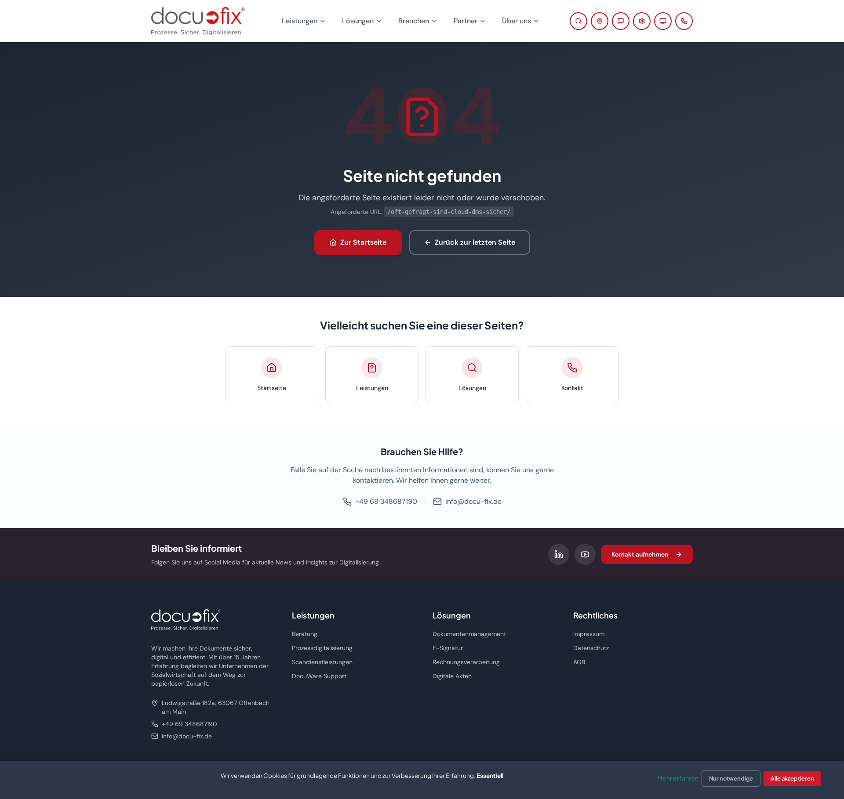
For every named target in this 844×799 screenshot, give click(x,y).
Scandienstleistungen (322, 662)
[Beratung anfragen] (620, 21)
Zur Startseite (363, 242)
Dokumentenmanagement (469, 634)
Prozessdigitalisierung (322, 648)
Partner (465, 20)
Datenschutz (591, 648)
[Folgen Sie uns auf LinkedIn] (558, 554)
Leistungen (299, 20)
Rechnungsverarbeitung (466, 662)
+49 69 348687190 (386, 501)
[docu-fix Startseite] (198, 21)
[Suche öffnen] (578, 21)
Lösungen (358, 20)
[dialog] (422, 780)
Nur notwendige (731, 778)
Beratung (304, 634)
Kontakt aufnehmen (639, 554)
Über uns (516, 20)
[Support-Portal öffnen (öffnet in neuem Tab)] (642, 21)
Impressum (588, 634)
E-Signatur (448, 648)
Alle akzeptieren (792, 778)
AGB (579, 662)
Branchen (413, 20)
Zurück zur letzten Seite (475, 242)
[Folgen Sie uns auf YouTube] (585, 554)
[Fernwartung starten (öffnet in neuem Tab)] (663, 21)
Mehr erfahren (677, 778)
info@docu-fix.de (473, 501)
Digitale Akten (452, 676)
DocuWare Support (319, 676)
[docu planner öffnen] (684, 21)
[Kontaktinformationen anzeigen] (599, 21)
